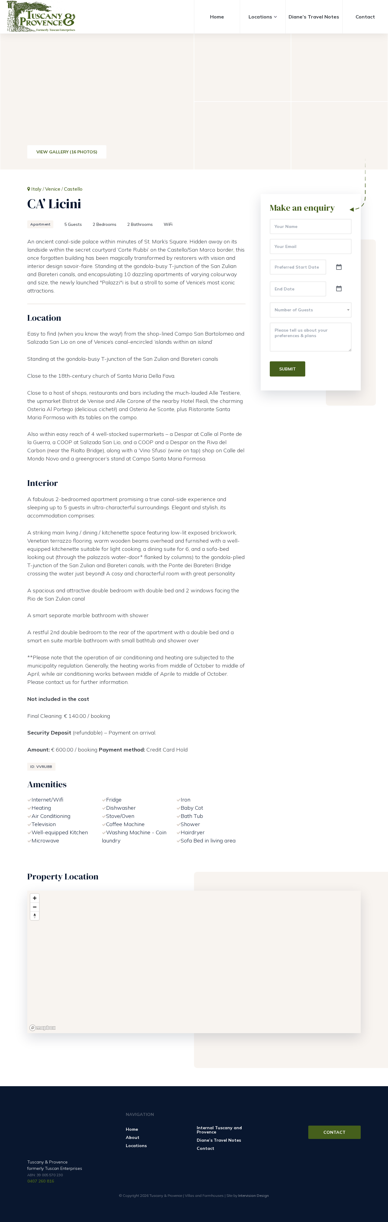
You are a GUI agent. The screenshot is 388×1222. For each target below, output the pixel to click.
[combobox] (311, 310)
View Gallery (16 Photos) (66, 152)
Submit (287, 369)
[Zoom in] (34, 898)
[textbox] (310, 310)
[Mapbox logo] (42, 1027)
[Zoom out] (34, 906)
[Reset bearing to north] (34, 915)
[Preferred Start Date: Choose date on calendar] (339, 267)
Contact (365, 17)
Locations (260, 17)
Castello (73, 189)
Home (217, 17)
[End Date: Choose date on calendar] (339, 288)
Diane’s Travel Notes (314, 17)
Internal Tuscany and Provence (219, 1130)
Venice (52, 189)
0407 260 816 (40, 1181)
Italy (36, 189)
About (132, 1137)
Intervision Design (253, 1195)
